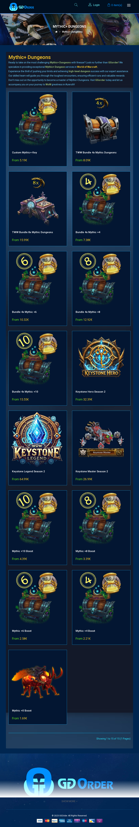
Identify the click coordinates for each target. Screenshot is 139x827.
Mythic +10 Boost (22, 551)
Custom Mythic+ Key (24, 152)
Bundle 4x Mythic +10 (25, 391)
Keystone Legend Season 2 (28, 471)
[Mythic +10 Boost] (38, 519)
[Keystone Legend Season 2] (38, 439)
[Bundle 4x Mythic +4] (101, 200)
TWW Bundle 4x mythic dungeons (96, 152)
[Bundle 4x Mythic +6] (38, 280)
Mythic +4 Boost (85, 630)
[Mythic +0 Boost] (38, 678)
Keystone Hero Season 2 (90, 391)
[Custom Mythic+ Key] (38, 120)
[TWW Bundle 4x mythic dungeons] (101, 120)
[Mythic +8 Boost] (101, 519)
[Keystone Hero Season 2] (101, 359)
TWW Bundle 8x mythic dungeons (32, 232)
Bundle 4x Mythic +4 (88, 232)
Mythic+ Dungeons (72, 32)
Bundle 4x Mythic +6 (24, 312)
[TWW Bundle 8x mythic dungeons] (38, 200)
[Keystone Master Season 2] (101, 439)
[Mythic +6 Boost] (38, 599)
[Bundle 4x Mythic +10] (38, 359)
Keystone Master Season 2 (92, 471)
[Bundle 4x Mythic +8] (101, 280)
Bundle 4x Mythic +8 (88, 312)
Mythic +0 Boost (22, 710)
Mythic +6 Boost (22, 630)
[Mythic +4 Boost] (101, 599)
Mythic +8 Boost (85, 551)
